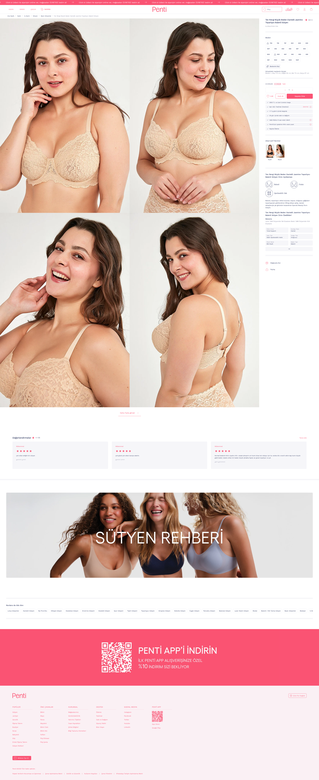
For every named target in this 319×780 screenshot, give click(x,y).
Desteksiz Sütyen (72, 611)
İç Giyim (27, 16)
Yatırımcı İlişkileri (74, 720)
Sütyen (35, 16)
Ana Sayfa (10, 16)
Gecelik (15, 720)
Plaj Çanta (44, 742)
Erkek (22, 9)
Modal (255, 611)
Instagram (127, 712)
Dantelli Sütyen (28, 611)
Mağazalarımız (73, 712)
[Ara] (264, 9)
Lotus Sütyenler (13, 611)
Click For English (299, 696)
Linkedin (127, 727)
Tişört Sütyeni (132, 611)
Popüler (16, 707)
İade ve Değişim (102, 720)
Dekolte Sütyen (179, 611)
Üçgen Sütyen (194, 611)
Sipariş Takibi (101, 723)
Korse (14, 731)
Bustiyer (15, 727)
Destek (99, 707)
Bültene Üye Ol (23, 758)
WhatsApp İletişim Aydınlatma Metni (129, 774)
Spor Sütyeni (118, 611)
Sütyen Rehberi (18, 746)
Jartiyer (15, 716)
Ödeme (98, 712)
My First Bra (42, 611)
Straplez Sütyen (164, 611)
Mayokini (43, 723)
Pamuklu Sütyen (209, 611)
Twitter (126, 720)
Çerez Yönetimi (106, 774)
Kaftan (42, 735)
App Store (156, 724)
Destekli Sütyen (104, 611)
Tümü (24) (303, 438)
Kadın (11, 9)
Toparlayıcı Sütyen (148, 611)
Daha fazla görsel (127, 413)
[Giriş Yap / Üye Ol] (304, 9)
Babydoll (15, 735)
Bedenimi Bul (274, 66)
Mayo (42, 716)
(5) (310, 20)
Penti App (156, 707)
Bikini (42, 712)
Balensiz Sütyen (225, 611)
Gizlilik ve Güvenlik (73, 774)
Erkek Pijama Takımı (19, 742)
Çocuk (33, 9)
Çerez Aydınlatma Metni (53, 774)
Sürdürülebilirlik (74, 716)
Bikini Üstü (44, 727)
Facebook (127, 716)
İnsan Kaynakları (74, 723)
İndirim (47, 9)
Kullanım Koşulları (90, 774)
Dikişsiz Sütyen (56, 611)
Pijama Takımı (17, 723)
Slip (13, 738)
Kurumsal (73, 707)
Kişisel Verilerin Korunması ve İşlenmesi (26, 774)
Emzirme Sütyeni (88, 611)
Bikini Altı (43, 731)
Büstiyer (303, 611)
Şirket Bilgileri (73, 727)
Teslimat (99, 716)
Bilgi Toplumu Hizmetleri (77, 731)
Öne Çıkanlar (46, 707)
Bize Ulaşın (100, 727)
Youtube (127, 723)
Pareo (42, 720)
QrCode (157, 716)
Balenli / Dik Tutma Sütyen (271, 611)
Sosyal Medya (130, 707)
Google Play (156, 728)
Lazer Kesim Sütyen (242, 611)
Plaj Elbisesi (44, 738)
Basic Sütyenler (46, 16)
